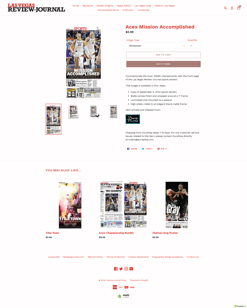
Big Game (88, 5)
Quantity (192, 40)
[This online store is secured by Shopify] (123, 298)
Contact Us (193, 257)
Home (75, 5)
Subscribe (143, 10)
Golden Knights (105, 5)
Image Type (132, 40)
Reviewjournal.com (73, 257)
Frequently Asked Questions (167, 257)
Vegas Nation (124, 5)
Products (127, 10)
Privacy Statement (138, 257)
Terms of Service (115, 257)
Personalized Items (108, 10)
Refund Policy (95, 257)
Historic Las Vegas (165, 5)
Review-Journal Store (116, 280)
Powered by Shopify (139, 280)
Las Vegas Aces (143, 5)
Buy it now (163, 64)
